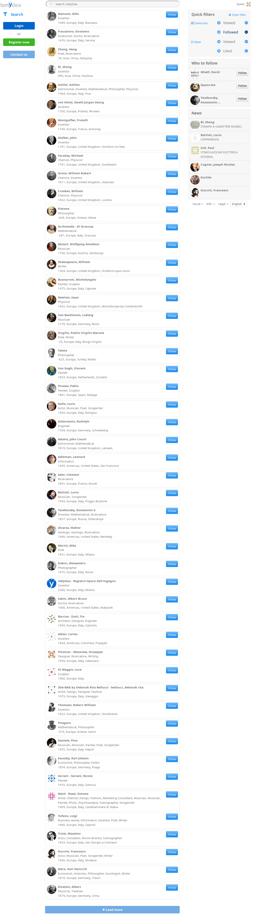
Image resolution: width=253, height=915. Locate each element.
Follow (172, 14)
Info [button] (209, 204)
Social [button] (196, 204)
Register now (19, 42)
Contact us (18, 54)
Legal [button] (222, 204)
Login (19, 26)
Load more (114, 909)
